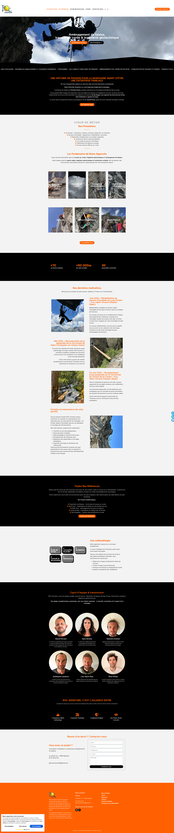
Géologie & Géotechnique (97, 185)
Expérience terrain (57, 185)
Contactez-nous (97, 9)
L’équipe (88, 9)
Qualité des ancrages (117, 185)
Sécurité (60, 220)
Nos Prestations (52, 9)
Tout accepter (36, 826)
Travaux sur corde (77, 185)
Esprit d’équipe (113, 220)
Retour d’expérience (87, 220)
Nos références (64, 9)
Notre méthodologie (77, 9)
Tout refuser (23, 826)
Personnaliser (9, 826)
